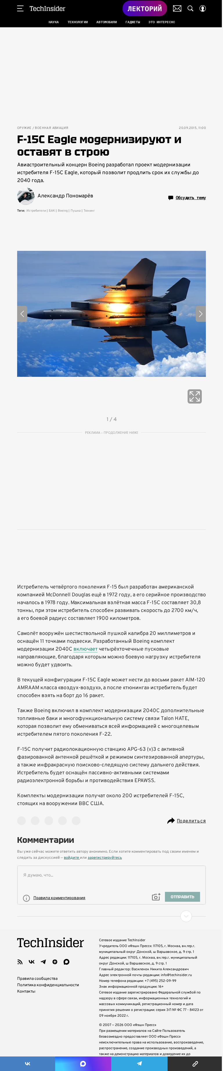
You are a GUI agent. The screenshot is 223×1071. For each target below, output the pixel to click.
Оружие (24, 128)
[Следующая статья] (111, 916)
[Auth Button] (202, 8)
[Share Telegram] (139, 1063)
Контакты (26, 991)
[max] (66, 962)
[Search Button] (190, 8)
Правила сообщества (37, 978)
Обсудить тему (191, 197)
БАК (52, 211)
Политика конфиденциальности (48, 985)
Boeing (63, 211)
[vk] (32, 962)
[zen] (55, 962)
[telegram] (43, 962)
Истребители (36, 211)
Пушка (76, 211)
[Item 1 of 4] (111, 313)
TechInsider (47, 8)
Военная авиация (51, 128)
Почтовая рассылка (177, 8)
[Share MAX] (83, 1063)
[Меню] (20, 8)
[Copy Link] (195, 1063)
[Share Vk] (27, 1063)
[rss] (20, 962)
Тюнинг (89, 211)
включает (85, 649)
